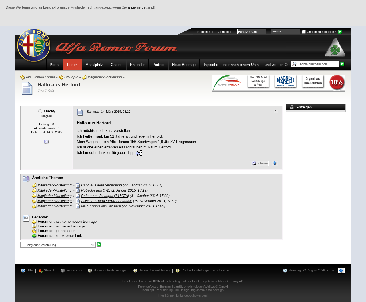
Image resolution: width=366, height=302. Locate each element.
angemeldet (137, 7)
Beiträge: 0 (46, 124)
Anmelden (225, 31)
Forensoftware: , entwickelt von (183, 286)
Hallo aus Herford (58, 85)
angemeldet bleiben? (321, 31)
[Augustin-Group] (278, 82)
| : (215, 31)
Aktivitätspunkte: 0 (46, 128)
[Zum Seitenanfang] (275, 163)
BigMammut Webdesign (207, 290)
